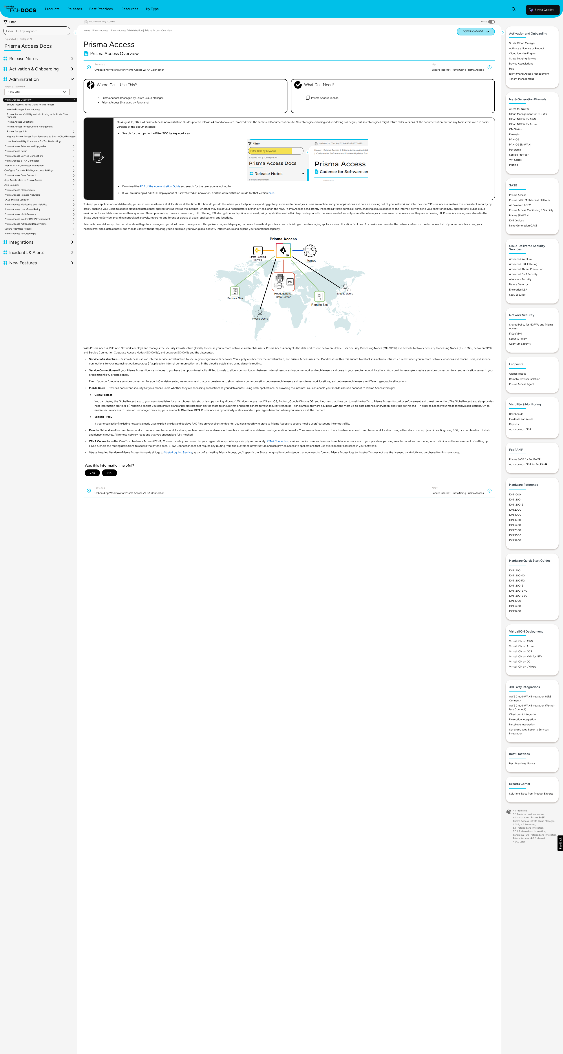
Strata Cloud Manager (522, 43)
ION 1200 (515, 499)
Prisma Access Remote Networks (22, 195)
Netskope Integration (522, 724)
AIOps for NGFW (519, 108)
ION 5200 (515, 525)
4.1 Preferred (520, 810)
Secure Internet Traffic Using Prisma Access (30, 104)
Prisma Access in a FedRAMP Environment (27, 219)
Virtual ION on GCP (520, 651)
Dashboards (516, 414)
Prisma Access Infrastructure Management (30, 126)
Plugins (513, 164)
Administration (521, 817)
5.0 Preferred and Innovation (528, 814)
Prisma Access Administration (126, 30)
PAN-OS (514, 139)
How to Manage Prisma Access (23, 109)
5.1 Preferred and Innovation (528, 827)
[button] (560, 843)
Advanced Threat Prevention (526, 269)
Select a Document (14, 86)
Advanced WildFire (520, 259)
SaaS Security (517, 294)
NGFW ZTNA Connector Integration (24, 165)
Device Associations (521, 63)
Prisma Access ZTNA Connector (21, 161)
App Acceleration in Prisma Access (23, 180)
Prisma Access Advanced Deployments (25, 224)
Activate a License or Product (526, 48)
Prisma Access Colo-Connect (20, 175)
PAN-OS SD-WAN (519, 144)
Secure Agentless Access (17, 229)
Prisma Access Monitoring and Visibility (25, 204)
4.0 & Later (519, 841)
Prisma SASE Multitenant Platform (529, 200)
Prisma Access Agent (521, 384)
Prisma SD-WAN (518, 215)
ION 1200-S (516, 504)
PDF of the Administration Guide (160, 186)
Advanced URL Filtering (523, 264)
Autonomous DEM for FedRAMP (528, 464)
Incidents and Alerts (521, 419)
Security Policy (518, 338)
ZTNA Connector (277, 441)
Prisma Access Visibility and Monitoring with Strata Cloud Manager (38, 115)
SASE (516, 824)
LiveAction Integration (522, 719)
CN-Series (515, 129)
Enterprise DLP (518, 289)
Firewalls (514, 134)
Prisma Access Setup (15, 151)
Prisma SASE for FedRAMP (525, 459)
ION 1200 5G (517, 580)
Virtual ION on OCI (520, 661)
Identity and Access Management (529, 73)
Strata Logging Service (178, 452)
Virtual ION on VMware (522, 666)
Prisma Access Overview (17, 100)
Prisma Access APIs (17, 131)
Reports (514, 424)
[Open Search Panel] (513, 10)
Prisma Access (100, 30)
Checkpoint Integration (523, 714)
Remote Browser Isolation (524, 379)
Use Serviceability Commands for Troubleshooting (33, 141)
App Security (11, 185)
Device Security (518, 284)
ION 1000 (515, 494)
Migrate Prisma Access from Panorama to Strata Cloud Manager (41, 136)
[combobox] (36, 30)
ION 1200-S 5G (518, 595)
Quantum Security (520, 343)
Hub (511, 68)
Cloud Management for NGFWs (528, 114)
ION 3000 (515, 514)
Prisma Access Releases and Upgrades (25, 146)
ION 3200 (515, 520)
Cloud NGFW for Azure (523, 124)
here (271, 193)
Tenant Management (521, 78)
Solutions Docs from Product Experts (531, 793)
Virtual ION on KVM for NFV (525, 656)
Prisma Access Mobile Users (19, 190)
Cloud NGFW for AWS (522, 119)
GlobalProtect (517, 373)
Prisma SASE (538, 817)
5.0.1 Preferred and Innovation (529, 831)
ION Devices (516, 220)
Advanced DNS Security (523, 274)
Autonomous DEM (520, 429)
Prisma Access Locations (20, 122)
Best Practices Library (522, 763)
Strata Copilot (544, 10)
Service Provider (518, 154)
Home (87, 30)
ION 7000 (515, 530)
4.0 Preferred (537, 838)
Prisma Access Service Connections (23, 156)
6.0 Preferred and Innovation (541, 834)
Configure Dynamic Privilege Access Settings (28, 170)
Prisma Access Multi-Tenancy (20, 214)
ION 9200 (515, 540)
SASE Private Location (16, 200)
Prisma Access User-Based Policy (22, 209)
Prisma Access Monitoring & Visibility (531, 210)
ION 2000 (515, 509)
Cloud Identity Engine (522, 53)
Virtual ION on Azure (521, 646)
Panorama (515, 149)
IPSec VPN (515, 333)
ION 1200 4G (517, 575)
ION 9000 (515, 535)
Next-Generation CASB (523, 225)
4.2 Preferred (528, 824)
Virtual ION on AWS (521, 641)
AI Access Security (520, 279)
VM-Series (515, 159)
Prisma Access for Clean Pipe (20, 233)
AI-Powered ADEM (520, 205)
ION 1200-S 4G (518, 590)
